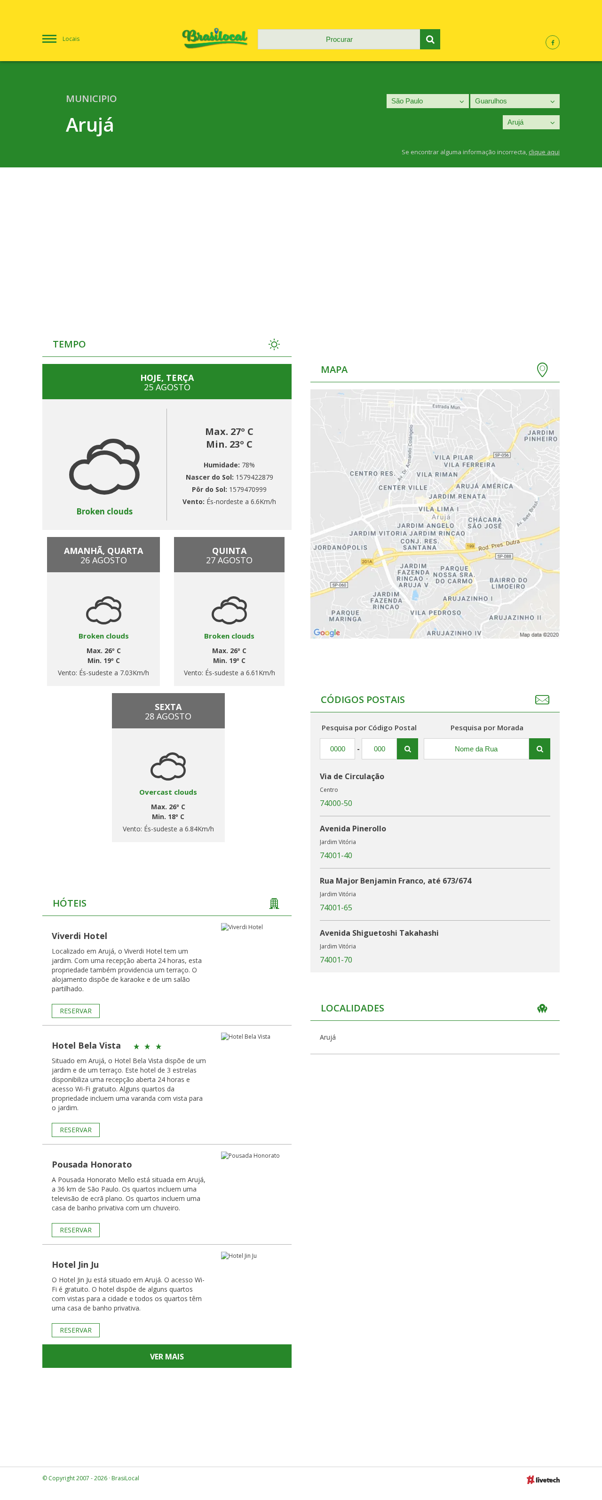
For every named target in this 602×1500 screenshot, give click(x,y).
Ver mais (167, 1356)
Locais (71, 39)
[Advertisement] (301, 238)
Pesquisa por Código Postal (369, 727)
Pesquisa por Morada (487, 727)
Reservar (76, 1010)
